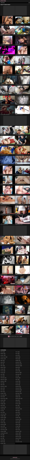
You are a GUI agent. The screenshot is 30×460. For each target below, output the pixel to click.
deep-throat (3, 379)
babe (2, 360)
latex (17, 351)
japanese (3, 431)
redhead (18, 396)
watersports (18, 431)
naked (18, 367)
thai (17, 415)
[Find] (29, 2)
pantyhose (18, 386)
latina (17, 355)
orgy (17, 379)
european (3, 393)
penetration (18, 388)
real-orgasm (18, 393)
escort (3, 391)
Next (21, 336)
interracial (3, 424)
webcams (18, 434)
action (3, 351)
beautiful (3, 367)
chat (2, 374)
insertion (3, 422)
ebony (3, 388)
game (3, 405)
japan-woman (4, 429)
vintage (18, 426)
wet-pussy (18, 436)
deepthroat (3, 381)
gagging (3, 403)
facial (3, 396)
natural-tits (18, 372)
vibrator (18, 424)
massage (18, 360)
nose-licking (18, 374)
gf (2, 410)
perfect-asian (18, 389)
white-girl (18, 438)
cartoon (3, 370)
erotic (2, 389)
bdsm (3, 365)
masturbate (18, 362)
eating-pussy (3, 386)
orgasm (18, 377)
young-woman (19, 441)
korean (3, 441)
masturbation (19, 365)
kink (2, 434)
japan (3, 426)
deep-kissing (3, 377)
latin (17, 353)
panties (18, 384)
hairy (3, 412)
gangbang (3, 407)
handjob (3, 415)
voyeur (18, 429)
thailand (18, 417)
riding (17, 400)
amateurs (3, 358)
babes (3, 362)
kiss (2, 438)
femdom (3, 400)
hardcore (3, 417)
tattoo (18, 412)
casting (3, 372)
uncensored (18, 419)
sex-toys (18, 403)
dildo (2, 384)
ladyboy (3, 443)
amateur (3, 355)
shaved (18, 407)
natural (18, 370)
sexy (17, 405)
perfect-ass (18, 391)
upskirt (18, 422)
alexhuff (3, 353)
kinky (2, 436)
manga (18, 358)
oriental (18, 381)
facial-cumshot (4, 398)
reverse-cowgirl (19, 398)
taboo (17, 410)
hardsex (3, 419)
